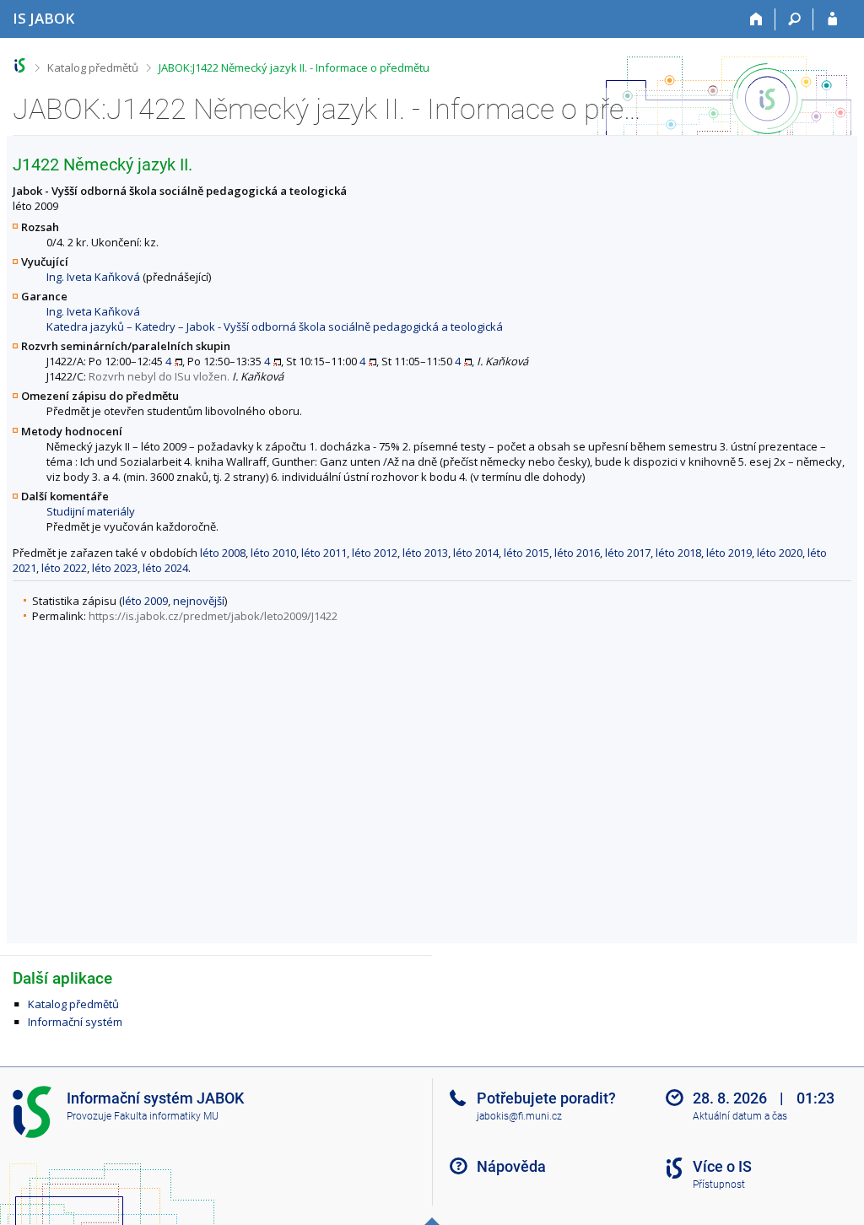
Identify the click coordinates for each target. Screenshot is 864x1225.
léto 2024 (165, 567)
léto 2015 (526, 552)
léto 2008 (223, 552)
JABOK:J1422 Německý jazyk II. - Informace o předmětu (294, 67)
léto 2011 (324, 552)
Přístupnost (719, 1184)
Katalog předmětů (92, 67)
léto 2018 (678, 552)
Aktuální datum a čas (740, 1116)
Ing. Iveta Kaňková (93, 276)
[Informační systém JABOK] (20, 65)
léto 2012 (374, 552)
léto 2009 (145, 600)
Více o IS (722, 1166)
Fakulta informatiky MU (166, 1116)
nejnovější (198, 600)
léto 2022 (64, 567)
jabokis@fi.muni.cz (519, 1116)
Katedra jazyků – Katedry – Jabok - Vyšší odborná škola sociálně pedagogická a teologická (274, 326)
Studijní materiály (90, 511)
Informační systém (75, 1021)
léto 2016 (577, 552)
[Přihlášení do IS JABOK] (832, 19)
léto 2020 (779, 552)
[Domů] (756, 19)
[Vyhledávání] (794, 19)
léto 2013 (425, 552)
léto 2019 (729, 552)
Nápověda (511, 1166)
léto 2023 (115, 567)
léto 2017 (628, 552)
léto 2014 (476, 552)
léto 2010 (273, 552)
